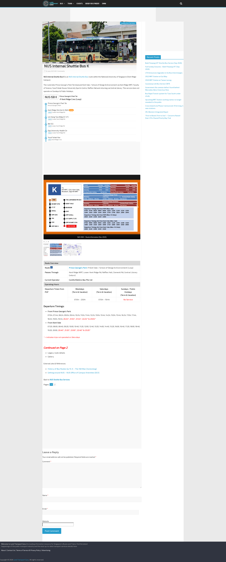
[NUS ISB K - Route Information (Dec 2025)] (92, 207)
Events (80, 3)
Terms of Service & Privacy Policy (28, 550)
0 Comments (60, 71)
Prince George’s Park (78, 268)
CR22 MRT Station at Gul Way (156, 76)
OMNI (104, 3)
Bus (61, 3)
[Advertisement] (113, 14)
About (3, 550)
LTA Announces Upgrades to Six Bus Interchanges (163, 73)
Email (45, 509)
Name (45, 495)
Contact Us (11, 550)
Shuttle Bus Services (128, 23)
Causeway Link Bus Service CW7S (157, 84)
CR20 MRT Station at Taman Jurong (158, 80)
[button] (137, 207)
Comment (46, 461)
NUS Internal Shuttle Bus (78, 77)
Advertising (46, 550)
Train (70, 3)
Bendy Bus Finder (92, 3)
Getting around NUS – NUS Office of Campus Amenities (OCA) (73, 372)
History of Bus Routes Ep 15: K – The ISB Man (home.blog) (72, 369)
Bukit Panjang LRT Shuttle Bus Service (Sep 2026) (163, 63)
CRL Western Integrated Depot (156, 112)
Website (45, 521)
